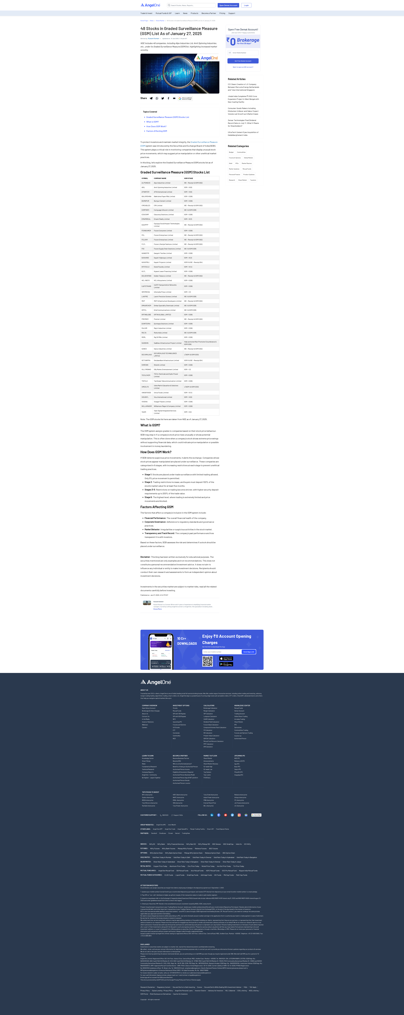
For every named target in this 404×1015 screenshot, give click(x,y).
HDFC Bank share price (180, 795)
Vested (177, 833)
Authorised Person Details (181, 780)
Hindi (230, 163)
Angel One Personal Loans (184, 991)
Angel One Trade (170, 829)
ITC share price (239, 800)
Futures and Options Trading (243, 733)
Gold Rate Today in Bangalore (247, 857)
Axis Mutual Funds (197, 871)
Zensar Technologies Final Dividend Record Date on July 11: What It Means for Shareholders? (243, 123)
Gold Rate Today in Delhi (182, 857)
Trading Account (239, 714)
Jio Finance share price (241, 803)
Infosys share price (240, 797)
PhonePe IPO (238, 772)
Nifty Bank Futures (168, 848)
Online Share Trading (240, 716)
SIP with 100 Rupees (179, 714)
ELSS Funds (169, 875)
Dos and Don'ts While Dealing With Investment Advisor (222, 987)
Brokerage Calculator (210, 708)
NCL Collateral (230, 991)
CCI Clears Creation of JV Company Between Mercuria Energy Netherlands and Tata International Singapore (243, 87)
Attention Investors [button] (149, 885)
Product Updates (248, 174)
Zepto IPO (237, 769)
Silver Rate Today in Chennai (210, 862)
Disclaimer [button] (145, 944)
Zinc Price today (193, 866)
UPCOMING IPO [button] (239, 756)
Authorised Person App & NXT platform (185, 778)
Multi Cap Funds (241, 875)
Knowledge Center (148, 758)
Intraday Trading (239, 719)
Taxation (253, 180)
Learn (177, 13)
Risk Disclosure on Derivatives (160, 994)
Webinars (145, 725)
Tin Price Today (238, 866)
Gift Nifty (247, 844)
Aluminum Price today (177, 866)
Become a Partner (209, 13)
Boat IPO (237, 766)
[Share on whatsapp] (157, 98)
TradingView (186, 833)
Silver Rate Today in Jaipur (232, 862)
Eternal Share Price (210, 803)
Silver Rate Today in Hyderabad (164, 862)
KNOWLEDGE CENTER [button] (242, 705)
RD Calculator (208, 733)
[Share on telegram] (151, 98)
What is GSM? (152, 121)
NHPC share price (178, 797)
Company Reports (147, 772)
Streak (170, 833)
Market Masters (247, 163)
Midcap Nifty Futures (185, 848)
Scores (199, 987)
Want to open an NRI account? (243, 67)
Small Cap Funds (192, 875)
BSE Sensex (216, 844)
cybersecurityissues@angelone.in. (200, 973)
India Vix (239, 844)
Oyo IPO (236, 764)
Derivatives (238, 727)
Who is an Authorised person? (182, 764)
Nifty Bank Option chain (173, 853)
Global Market (248, 158)
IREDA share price (147, 800)
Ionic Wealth (172, 825)
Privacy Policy (178, 980)
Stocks (175, 708)
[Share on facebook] (168, 98)
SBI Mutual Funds (182, 871)
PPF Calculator (208, 744)
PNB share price (209, 800)
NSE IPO (237, 758)
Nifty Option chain (156, 853)
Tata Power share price (180, 806)
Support (232, 13)
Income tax (237, 736)
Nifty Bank (161, 844)
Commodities (241, 152)
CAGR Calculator (209, 719)
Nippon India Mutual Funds (248, 871)
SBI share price (177, 803)
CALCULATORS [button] (209, 705)
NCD (174, 738)
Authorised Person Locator (181, 783)
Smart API (210, 829)
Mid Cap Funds (229, 875)
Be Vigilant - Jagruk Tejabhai (151, 778)
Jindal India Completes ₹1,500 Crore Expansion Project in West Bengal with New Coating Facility (243, 99)
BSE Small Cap (228, 844)
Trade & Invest (146, 13)
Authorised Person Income (181, 769)
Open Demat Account (228, 5)
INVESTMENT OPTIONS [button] (181, 705)
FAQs (245, 987)
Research (232, 180)
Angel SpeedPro (183, 829)
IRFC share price (147, 795)
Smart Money (146, 761)
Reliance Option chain (212, 853)
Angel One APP (157, 829)
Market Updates (234, 169)
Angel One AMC (161, 825)
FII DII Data (207, 778)
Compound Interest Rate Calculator (215, 727)
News (185, 13)
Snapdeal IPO (238, 775)
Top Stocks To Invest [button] (150, 792)
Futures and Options (179, 725)
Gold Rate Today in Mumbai (162, 857)
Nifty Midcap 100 (204, 844)
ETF (174, 730)
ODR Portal (144, 994)
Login (246, 5)
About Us (145, 714)
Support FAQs (178, 815)
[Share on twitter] (163, 98)
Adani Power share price (211, 797)
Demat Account (239, 711)
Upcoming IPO (177, 722)
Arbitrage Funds (206, 875)
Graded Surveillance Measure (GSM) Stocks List (167, 117)
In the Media (146, 719)
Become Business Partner (181, 758)
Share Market (242, 180)
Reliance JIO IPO (239, 761)
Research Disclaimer (147, 987)
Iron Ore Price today (224, 866)
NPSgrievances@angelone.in (149, 970)
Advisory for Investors (215, 991)
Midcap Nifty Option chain (193, 853)
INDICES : (143, 844)
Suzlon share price (148, 797)
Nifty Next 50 (191, 844)
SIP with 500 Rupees (179, 716)
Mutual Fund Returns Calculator (214, 741)
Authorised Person (240, 738)
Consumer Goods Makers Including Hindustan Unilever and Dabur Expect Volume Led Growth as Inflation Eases (243, 111)
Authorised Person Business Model (184, 775)
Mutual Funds (247, 169)
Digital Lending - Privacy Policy (162, 991)
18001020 (165, 815)
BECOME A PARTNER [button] (180, 756)
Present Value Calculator (211, 736)
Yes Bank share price (148, 806)
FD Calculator (208, 730)
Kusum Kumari (153, 38)
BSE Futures (213, 848)
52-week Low (208, 769)
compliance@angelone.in (192, 968)
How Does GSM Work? (156, 126)
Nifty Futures (155, 848)
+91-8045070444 (175, 973)
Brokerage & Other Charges (151, 711)
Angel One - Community (149, 775)
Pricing (222, 13)
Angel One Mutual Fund (166, 871)
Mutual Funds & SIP (164, 13)
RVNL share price (178, 800)
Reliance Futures (201, 848)
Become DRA (177, 761)
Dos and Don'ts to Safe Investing (184, 987)
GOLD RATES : (145, 857)
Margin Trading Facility (197, 829)
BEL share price (208, 806)
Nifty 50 (152, 844)
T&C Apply (252, 987)
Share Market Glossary (211, 764)
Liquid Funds (179, 875)
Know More (157, 609)
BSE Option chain (229, 853)
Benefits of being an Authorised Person (185, 766)
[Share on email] (174, 98)
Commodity (176, 736)
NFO (174, 719)
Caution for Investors (180, 994)
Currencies (176, 733)
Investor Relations (148, 722)
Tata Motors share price (149, 803)
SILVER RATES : (145, 862)
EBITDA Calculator (209, 738)
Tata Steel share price (211, 795)
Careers (144, 727)
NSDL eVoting (253, 991)
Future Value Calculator (211, 725)
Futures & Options (235, 158)
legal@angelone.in (195, 975)
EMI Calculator (208, 747)
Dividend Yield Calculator (211, 722)
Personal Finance (234, 174)
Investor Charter (200, 991)
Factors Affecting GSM (156, 131)
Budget (231, 152)
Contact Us (145, 716)
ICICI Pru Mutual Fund (229, 871)
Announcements (209, 761)
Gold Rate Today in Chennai (202, 857)
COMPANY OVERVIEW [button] (149, 705)
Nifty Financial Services (175, 844)
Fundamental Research (149, 766)
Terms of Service (191, 980)
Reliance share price (240, 795)
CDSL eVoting (242, 991)
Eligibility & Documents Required (183, 772)
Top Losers (207, 775)
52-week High (208, 766)
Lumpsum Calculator (210, 716)
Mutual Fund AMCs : (148, 870)
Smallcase (162, 833)
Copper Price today (160, 866)
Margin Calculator (209, 711)
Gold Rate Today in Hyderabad (224, 857)
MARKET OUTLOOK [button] (210, 756)
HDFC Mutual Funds (213, 871)
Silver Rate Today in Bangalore (187, 862)
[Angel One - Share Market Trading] (150, 5)
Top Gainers (207, 772)
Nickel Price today (208, 866)
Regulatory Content (163, 987)
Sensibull (154, 833)
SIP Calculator (208, 714)
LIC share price (239, 806)
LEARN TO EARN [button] (147, 756)
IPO (235, 725)
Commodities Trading (241, 730)
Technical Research (148, 769)
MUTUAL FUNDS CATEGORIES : (151, 875)
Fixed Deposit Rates (222, 829)
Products (194, 13)
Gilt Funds (217, 875)
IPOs (237, 163)
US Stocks (176, 727)
